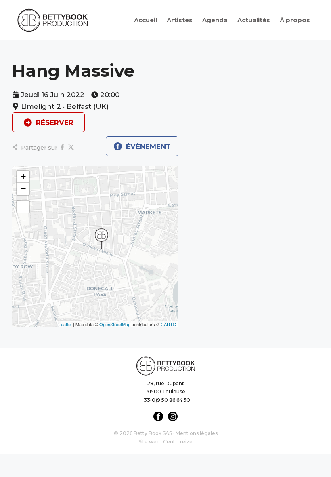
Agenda (215, 20)
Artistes (180, 20)
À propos (295, 20)
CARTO (168, 324)
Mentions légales (197, 433)
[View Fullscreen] (23, 207)
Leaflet (65, 324)
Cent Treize (178, 442)
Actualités (253, 20)
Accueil (145, 20)
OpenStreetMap (114, 324)
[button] (101, 238)
